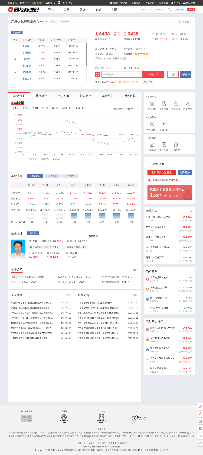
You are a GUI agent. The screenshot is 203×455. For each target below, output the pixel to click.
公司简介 (79, 443)
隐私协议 (124, 443)
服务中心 (175, 2)
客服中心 (101, 443)
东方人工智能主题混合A (158, 247)
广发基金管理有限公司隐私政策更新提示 (95, 303)
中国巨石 (27, 78)
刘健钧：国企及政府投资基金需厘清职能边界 (30, 308)
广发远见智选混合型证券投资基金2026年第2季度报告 (99, 323)
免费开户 (24, 2)
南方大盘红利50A (158, 297)
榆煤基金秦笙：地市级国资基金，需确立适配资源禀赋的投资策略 (32, 323)
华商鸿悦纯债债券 (159, 277)
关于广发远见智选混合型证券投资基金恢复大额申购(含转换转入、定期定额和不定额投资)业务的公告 (99, 313)
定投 (173, 74)
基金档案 (19, 95)
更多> (135, 270)
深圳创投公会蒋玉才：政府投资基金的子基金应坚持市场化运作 (32, 318)
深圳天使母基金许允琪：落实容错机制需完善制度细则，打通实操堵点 (32, 313)
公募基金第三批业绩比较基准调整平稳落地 (29, 338)
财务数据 (130, 95)
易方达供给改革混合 (156, 227)
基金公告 (108, 95)
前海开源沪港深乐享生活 (158, 217)
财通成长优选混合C (155, 257)
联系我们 (90, 443)
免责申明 (112, 443)
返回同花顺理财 (120, 2)
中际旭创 (27, 46)
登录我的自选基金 (161, 172)
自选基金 (163, 2)
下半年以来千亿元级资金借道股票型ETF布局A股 (31, 333)
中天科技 (27, 65)
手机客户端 (66, 2)
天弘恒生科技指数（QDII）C (159, 308)
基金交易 (136, 2)
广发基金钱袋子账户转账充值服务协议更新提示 (98, 308)
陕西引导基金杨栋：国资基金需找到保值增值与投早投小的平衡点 (32, 303)
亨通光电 (27, 52)
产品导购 (149, 2)
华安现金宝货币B (158, 287)
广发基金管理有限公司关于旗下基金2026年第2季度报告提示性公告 (99, 328)
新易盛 (27, 59)
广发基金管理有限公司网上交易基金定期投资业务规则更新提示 (99, 318)
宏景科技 (27, 72)
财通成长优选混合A (155, 237)
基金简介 (41, 95)
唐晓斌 (109, 53)
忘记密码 (50, 2)
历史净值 (63, 95)
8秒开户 (190, 9)
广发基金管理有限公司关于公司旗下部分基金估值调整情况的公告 (99, 333)
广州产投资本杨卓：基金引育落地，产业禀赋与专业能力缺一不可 (32, 328)
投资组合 (85, 95)
